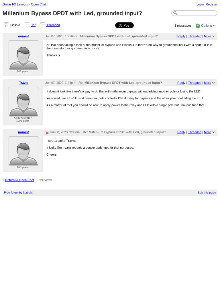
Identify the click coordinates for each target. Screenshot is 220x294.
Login (200, 4)
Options (206, 25)
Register (211, 4)
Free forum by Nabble (18, 192)
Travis (23, 82)
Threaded (53, 25)
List (33, 25)
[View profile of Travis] (23, 113)
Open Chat (38, 4)
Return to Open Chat (19, 180)
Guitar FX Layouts (15, 4)
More (207, 36)
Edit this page (207, 192)
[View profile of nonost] (23, 66)
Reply (181, 36)
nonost (23, 36)
